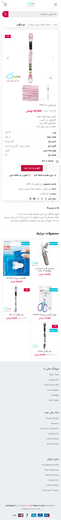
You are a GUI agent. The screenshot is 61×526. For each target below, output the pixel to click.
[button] (53, 58)
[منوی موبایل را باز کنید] (55, 4)
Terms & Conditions (49, 428)
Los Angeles (53, 390)
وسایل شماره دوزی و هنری (39, 24)
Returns (55, 423)
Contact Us (53, 433)
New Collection (52, 470)
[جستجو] (5, 14)
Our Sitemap (53, 444)
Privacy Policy (52, 418)
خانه (55, 24)
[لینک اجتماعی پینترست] (30, 199)
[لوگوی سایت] (30, 4)
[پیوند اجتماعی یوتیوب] (34, 199)
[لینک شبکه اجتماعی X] (42, 199)
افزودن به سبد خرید (32, 168)
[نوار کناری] (57, 161)
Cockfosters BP (51, 385)
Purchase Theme (50, 490)
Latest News (52, 438)
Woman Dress (52, 475)
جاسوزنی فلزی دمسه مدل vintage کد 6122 (44, 270)
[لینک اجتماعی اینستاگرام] (38, 199)
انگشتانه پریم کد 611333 (16, 278)
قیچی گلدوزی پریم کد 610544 (44, 314)
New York (54, 374)
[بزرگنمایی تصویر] (50, 78)
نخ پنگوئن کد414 (44, 351)
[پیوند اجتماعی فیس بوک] (45, 199)
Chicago (55, 395)
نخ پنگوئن (20, 24)
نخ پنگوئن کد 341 (16, 314)
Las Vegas (54, 400)
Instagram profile (50, 465)
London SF (54, 380)
